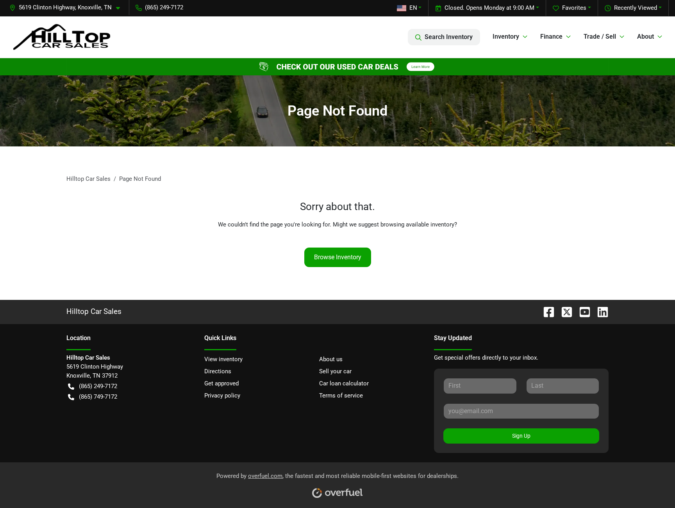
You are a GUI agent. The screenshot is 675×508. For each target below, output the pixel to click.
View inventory (223, 359)
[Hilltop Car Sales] (61, 37)
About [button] (645, 36)
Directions (217, 371)
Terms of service (341, 395)
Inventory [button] (506, 36)
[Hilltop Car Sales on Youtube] (582, 311)
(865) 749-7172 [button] (98, 396)
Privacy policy (222, 395)
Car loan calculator (344, 383)
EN (413, 7)
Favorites (574, 7)
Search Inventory (449, 37)
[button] (67, 7)
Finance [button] (551, 36)
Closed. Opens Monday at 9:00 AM (489, 7)
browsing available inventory (417, 224)
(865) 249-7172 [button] (164, 7)
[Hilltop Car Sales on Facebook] (546, 311)
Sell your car (335, 371)
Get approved (221, 383)
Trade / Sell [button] (600, 36)
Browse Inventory (337, 257)
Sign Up (521, 436)
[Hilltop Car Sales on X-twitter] (564, 311)
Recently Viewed (635, 7)
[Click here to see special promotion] (337, 66)
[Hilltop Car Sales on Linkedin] (600, 311)
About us (331, 359)
